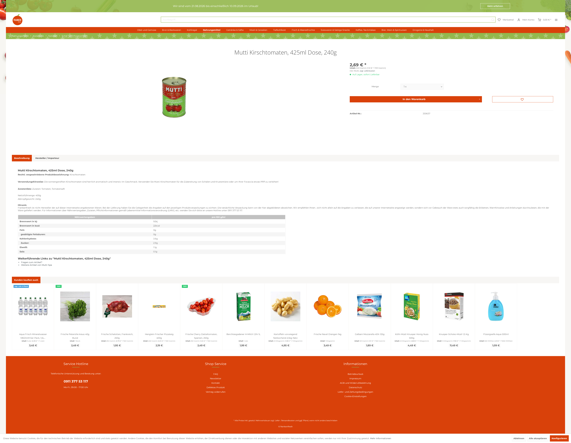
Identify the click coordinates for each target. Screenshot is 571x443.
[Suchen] (493, 20)
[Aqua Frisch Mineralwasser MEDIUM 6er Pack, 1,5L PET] (33, 306)
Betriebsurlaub (355, 374)
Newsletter (215, 378)
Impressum (355, 378)
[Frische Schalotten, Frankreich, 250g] (117, 306)
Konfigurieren (559, 438)
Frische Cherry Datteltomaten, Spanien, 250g (201, 336)
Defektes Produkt (216, 387)
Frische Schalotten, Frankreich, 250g (117, 336)
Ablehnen (518, 438)
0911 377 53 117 (76, 381)
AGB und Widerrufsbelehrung (355, 383)
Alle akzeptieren (538, 438)
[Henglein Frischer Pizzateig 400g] (159, 306)
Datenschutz (355, 387)
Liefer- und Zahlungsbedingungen (355, 392)
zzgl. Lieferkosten (367, 71)
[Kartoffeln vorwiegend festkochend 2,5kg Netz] (285, 306)
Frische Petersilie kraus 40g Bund (75, 336)
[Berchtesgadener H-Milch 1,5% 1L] (243, 306)
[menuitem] (328, 20)
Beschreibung (22, 158)
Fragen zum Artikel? (31, 262)
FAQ (215, 374)
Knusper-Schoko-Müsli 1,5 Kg (454, 334)
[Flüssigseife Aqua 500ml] (496, 306)
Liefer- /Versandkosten (285, 420)
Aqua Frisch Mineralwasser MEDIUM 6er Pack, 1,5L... (33, 336)
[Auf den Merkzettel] (522, 99)
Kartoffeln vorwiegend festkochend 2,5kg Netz (285, 336)
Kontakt (215, 383)
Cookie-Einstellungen (355, 396)
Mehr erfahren (495, 6)
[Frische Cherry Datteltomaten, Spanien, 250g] (201, 306)
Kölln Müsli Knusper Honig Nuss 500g (411, 336)
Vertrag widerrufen (215, 392)
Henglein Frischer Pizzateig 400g (159, 336)
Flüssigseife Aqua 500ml (496, 334)
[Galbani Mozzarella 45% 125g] (370, 306)
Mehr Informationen (380, 438)
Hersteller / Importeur (47, 158)
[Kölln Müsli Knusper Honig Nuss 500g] (412, 306)
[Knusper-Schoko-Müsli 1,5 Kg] (454, 306)
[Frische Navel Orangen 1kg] (327, 306)
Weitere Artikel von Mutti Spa (36, 265)
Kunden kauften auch (26, 280)
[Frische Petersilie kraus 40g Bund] (75, 306)
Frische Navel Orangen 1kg (327, 334)
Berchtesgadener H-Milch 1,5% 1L (243, 334)
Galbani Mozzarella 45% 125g (370, 334)
